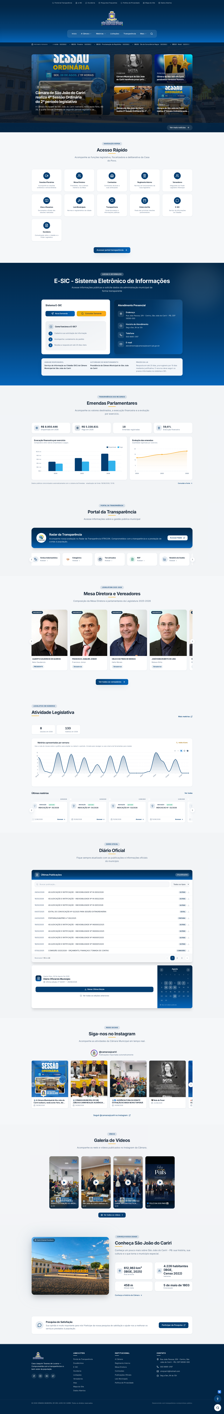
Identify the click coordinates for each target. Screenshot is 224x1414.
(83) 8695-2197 (166, 1367)
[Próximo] (192, 559)
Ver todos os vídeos (112, 1215)
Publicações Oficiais (123, 1375)
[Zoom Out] (178, 750)
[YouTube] (46, 1376)
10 (166, 987)
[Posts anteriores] (33, 1084)
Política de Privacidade (124, 1383)
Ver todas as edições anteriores (96, 996)
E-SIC (75, 1367)
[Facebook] (34, 1376)
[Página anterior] (167, 958)
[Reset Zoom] (187, 750)
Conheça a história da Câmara (127, 1295)
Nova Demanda (61, 313)
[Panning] (184, 750)
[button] (111, 447)
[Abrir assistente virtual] (217, 1407)
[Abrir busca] (151, 33)
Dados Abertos (79, 1391)
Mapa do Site (78, 1387)
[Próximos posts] (191, 1084)
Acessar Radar (176, 538)
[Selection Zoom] (181, 750)
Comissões (119, 1371)
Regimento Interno (122, 1363)
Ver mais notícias (178, 127)
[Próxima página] (187, 958)
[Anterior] (31, 559)
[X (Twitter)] (53, 1376)
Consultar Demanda (93, 313)
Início (74, 34)
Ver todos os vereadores (110, 682)
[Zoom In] (175, 750)
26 (175, 996)
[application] (79, 460)
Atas (75, 1383)
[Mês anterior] (161, 970)
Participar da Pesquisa (172, 1325)
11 (170, 987)
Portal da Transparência (83, 1359)
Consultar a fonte (184, 483)
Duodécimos (78, 1363)
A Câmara (85, 34)
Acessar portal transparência (110, 250)
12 (175, 987)
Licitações (114, 34)
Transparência (130, 34)
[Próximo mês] (188, 970)
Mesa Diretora (121, 1367)
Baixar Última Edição (96, 989)
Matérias (100, 34)
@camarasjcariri (108, 1052)
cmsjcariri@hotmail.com (170, 1371)
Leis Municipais (121, 1379)
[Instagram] (40, 1376)
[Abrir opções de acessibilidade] (217, 1398)
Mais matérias (184, 717)
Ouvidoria (77, 1371)
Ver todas (188, 793)
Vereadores (78, 1379)
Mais (142, 34)
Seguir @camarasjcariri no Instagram (110, 1115)
